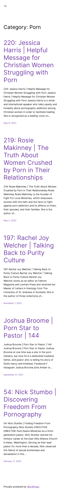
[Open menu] (5, 6)
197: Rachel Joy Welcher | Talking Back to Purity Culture (29, 249)
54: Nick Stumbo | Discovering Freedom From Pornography (30, 403)
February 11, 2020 (12, 461)
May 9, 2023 (10, 123)
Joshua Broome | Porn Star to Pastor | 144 (28, 328)
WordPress (33, 486)
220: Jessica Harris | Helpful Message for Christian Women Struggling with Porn (29, 61)
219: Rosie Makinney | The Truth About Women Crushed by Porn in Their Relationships (28, 158)
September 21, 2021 (13, 374)
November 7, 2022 (13, 303)
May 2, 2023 (10, 220)
